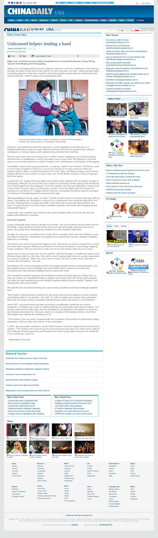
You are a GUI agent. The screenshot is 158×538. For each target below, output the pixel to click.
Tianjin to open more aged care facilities (22, 385)
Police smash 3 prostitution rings (21, 403)
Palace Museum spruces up (117, 183)
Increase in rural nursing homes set (20, 374)
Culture (79, 20)
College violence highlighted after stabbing (26, 414)
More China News (15, 397)
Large (37, 56)
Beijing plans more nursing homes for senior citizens (28, 391)
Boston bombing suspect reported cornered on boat (127, 170)
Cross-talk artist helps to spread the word (123, 177)
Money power (139, 217)
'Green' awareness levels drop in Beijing (123, 180)
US (27, 20)
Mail (24, 56)
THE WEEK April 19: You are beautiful (115, 245)
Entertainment (91, 20)
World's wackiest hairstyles (62, 438)
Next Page (26, 339)
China (19, 20)
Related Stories (16, 353)
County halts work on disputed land (22, 401)
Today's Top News (114, 165)
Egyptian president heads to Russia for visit (73, 403)
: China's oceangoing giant (138, 135)
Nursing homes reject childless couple (22, 380)
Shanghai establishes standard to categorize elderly (27, 369)
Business (44, 20)
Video (121, 20)
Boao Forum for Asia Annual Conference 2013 (138, 272)
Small (49, 56)
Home (11, 20)
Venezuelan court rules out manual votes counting (84, 456)
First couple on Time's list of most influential (124, 186)
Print (13, 56)
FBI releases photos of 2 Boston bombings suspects (38, 439)
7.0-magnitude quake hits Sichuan (120, 173)
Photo (103, 20)
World (34, 20)
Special (109, 253)
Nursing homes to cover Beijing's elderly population (27, 364)
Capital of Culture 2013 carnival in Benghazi (73, 401)
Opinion (112, 20)
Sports (54, 20)
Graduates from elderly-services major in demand (26, 358)
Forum (130, 20)
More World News (62, 397)
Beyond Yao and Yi (114, 217)
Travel (63, 20)
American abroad (118, 117)
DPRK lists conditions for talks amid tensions (73, 414)
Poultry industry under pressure (137, 155)
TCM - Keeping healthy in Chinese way (116, 155)
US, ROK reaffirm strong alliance (68, 406)
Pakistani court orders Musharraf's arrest (72, 411)
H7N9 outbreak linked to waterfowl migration (38, 456)
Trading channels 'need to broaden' (121, 193)
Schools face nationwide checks (21, 406)
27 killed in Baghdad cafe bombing (69, 408)
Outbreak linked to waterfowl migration (24, 408)
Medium (43, 56)
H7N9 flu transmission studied (118, 190)
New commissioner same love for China (117, 135)
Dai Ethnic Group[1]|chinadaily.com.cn (122, 80)
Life (70, 20)
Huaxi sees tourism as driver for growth (24, 411)
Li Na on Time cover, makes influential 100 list (16, 439)
